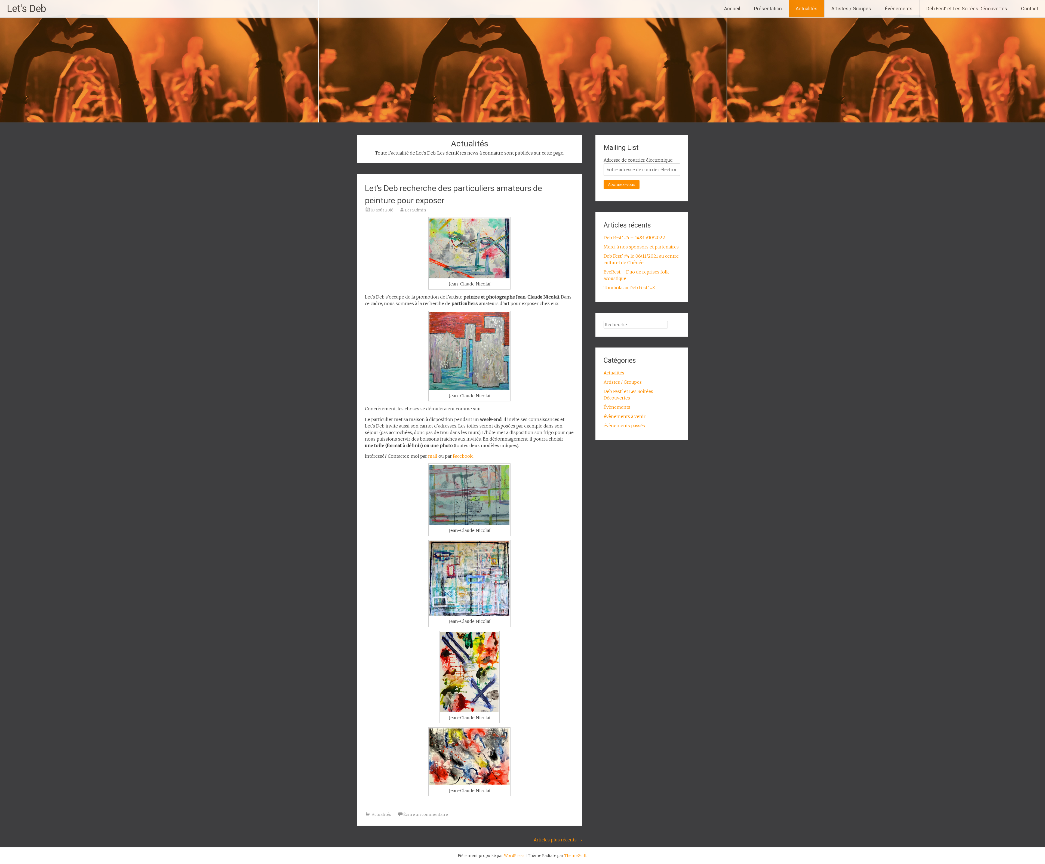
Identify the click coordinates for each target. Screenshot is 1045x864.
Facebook (463, 456)
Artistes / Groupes (851, 8)
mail (432, 456)
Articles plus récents (558, 840)
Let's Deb (26, 8)
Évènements (898, 8)
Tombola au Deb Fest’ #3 (629, 287)
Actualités (806, 8)
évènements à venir (625, 416)
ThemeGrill (575, 855)
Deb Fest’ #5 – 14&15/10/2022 (634, 237)
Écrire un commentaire (425, 814)
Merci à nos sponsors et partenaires (641, 247)
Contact (1029, 8)
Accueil (732, 8)
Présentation (768, 8)
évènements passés (624, 425)
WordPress (514, 855)
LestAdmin (415, 210)
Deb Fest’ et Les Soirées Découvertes (966, 8)
